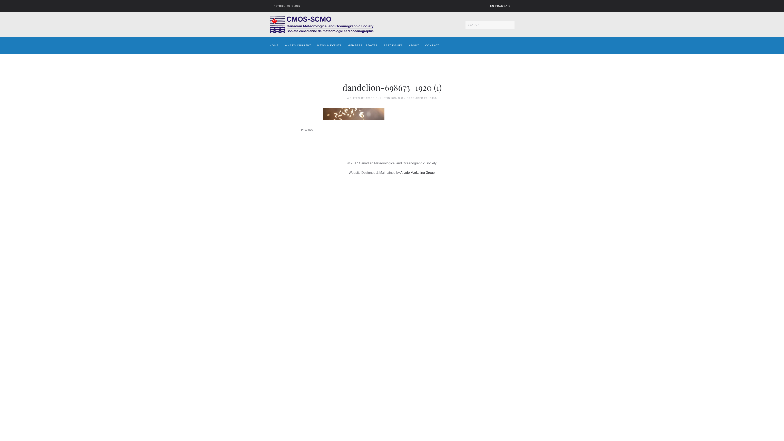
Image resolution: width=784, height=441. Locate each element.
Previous (307, 129)
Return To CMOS (287, 5)
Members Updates (363, 45)
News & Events (329, 45)
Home (274, 45)
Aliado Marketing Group (417, 172)
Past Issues (393, 45)
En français (500, 5)
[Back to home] (322, 24)
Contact (432, 45)
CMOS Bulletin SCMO (383, 98)
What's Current (298, 45)
